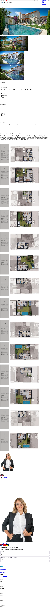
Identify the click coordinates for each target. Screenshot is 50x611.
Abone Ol (1, 606)
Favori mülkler (36, 0)
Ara (5, 480)
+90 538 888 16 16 (4, 477)
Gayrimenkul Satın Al (4, 576)
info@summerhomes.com (5, 478)
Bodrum (29, 124)
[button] (43, 1)
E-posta (2, 480)
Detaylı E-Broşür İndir (3, 104)
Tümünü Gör (1, 579)
